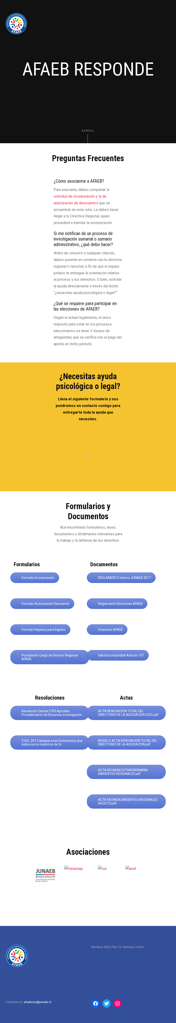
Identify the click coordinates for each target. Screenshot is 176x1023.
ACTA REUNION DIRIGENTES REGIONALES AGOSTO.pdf (128, 801)
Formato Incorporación (38, 578)
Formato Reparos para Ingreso (44, 629)
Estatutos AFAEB (110, 629)
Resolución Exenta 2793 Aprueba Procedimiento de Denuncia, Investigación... (53, 713)
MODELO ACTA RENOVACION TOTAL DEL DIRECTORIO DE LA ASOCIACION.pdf (127, 742)
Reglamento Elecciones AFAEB (120, 603)
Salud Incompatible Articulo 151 (121, 655)
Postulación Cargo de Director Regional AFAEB (50, 657)
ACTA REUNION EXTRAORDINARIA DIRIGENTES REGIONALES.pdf (123, 772)
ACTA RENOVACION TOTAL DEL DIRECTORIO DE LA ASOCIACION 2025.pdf (128, 713)
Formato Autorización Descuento (45, 603)
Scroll (88, 130)
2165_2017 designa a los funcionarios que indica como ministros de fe (52, 742)
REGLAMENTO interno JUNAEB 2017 (124, 578)
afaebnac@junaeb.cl (37, 1002)
